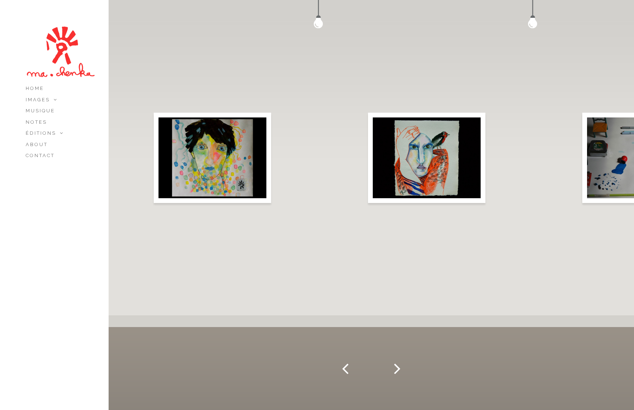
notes (36, 122)
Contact (40, 155)
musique (40, 110)
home (35, 88)
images (38, 99)
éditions (41, 133)
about (37, 144)
